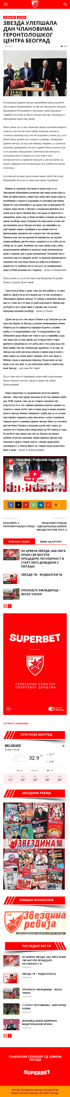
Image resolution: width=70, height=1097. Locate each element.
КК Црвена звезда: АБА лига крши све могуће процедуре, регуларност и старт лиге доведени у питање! (43, 558)
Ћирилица (21, 723)
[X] (18, 505)
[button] (5, 4)
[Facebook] (11, 505)
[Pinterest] (26, 505)
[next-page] (10, 606)
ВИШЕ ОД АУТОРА (51, 541)
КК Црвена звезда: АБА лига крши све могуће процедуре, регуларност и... (44, 960)
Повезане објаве (19, 541)
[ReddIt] (48, 505)
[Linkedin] (41, 505)
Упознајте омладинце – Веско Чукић (41, 592)
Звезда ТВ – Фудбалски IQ (41, 575)
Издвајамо (21, 12)
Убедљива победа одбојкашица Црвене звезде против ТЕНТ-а (51, 526)
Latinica (8, 723)
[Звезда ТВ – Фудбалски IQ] (11, 578)
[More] (56, 505)
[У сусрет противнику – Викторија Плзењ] (11, 1009)
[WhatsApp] (33, 505)
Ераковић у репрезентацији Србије (19, 524)
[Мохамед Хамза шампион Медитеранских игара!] (11, 1024)
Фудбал (21, 17)
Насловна (8, 12)
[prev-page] (5, 606)
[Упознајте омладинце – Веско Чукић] (11, 594)
